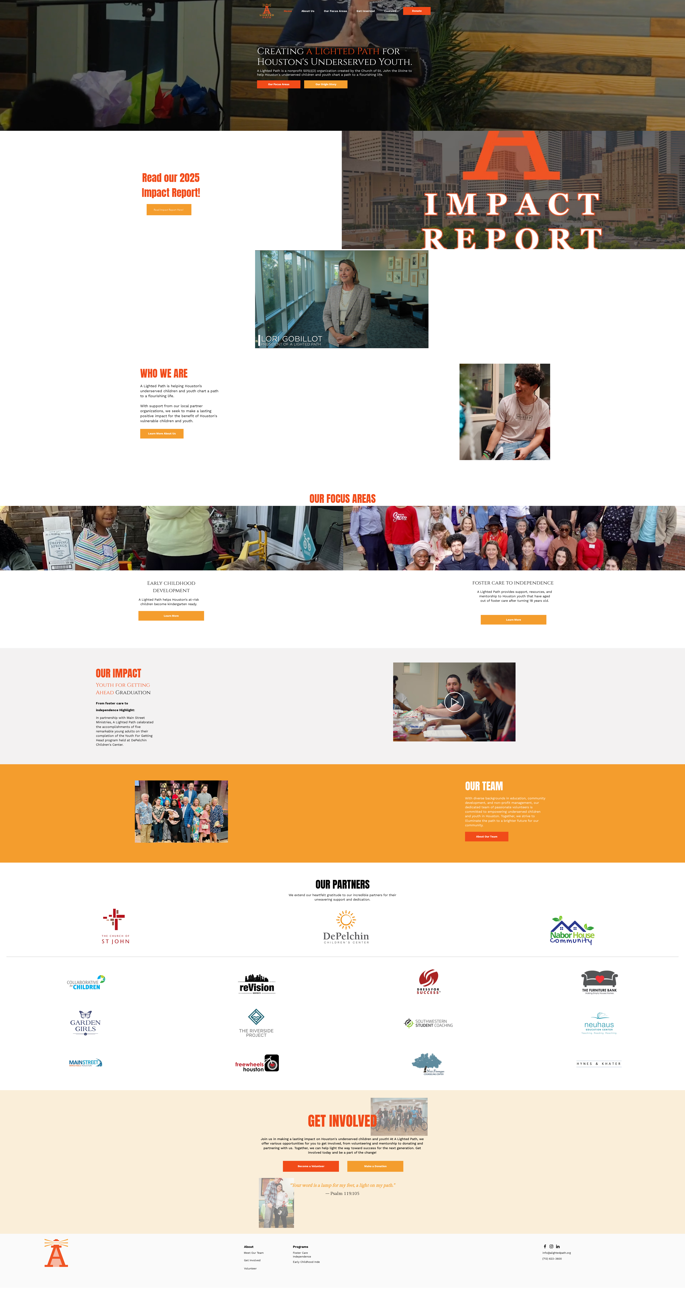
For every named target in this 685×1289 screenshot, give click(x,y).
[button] (335, 11)
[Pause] (259, 343)
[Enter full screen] (423, 343)
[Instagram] (551, 1246)
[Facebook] (544, 1246)
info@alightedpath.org (556, 1252)
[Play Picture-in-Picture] (417, 343)
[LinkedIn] (557, 1246)
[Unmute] (265, 343)
